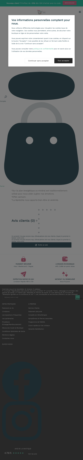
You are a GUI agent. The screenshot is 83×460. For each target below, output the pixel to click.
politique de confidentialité (43, 49)
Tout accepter (63, 61)
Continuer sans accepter (38, 61)
